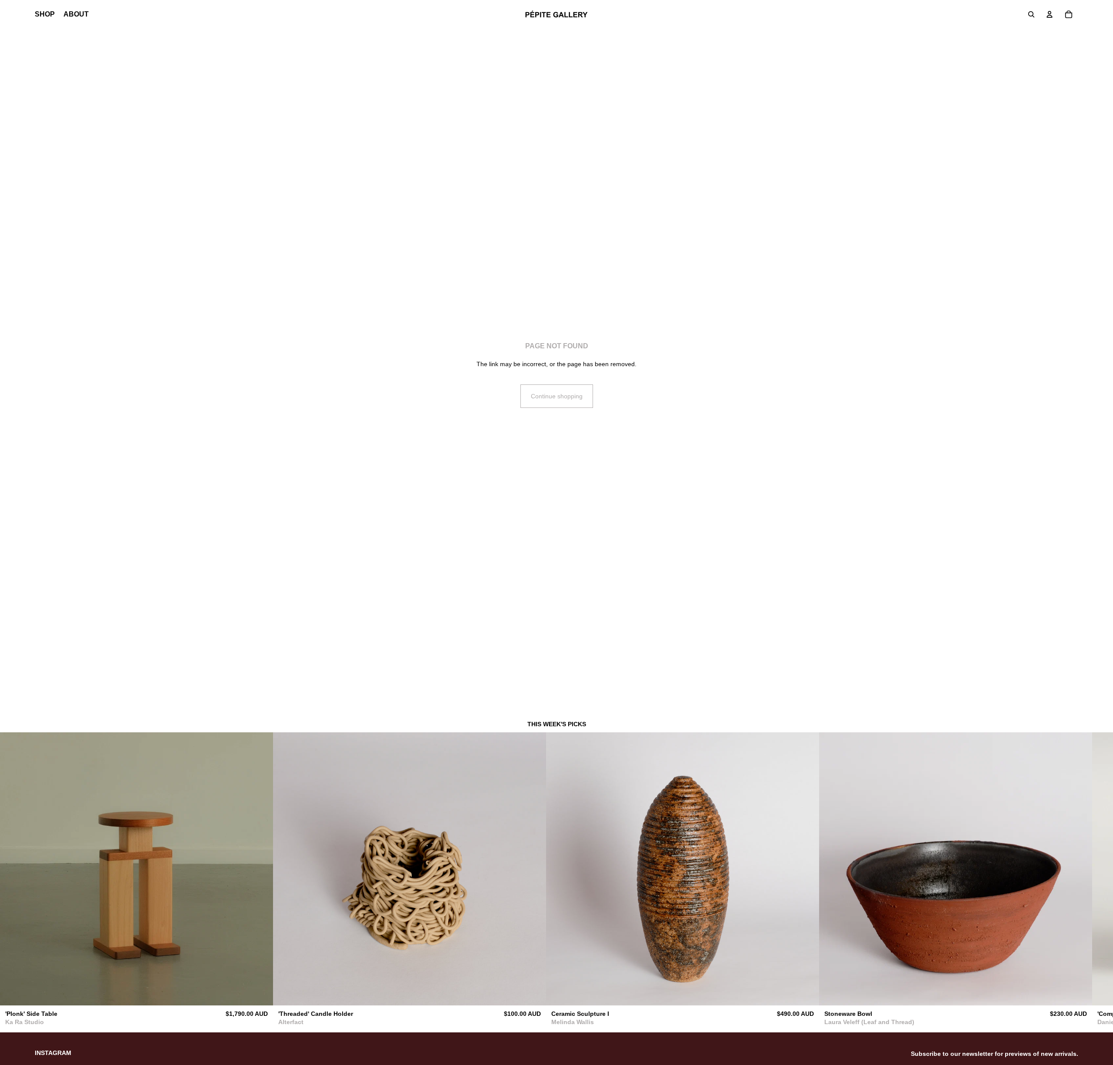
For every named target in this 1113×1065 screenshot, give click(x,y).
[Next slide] (1068, 881)
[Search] (1031, 14)
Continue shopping (557, 396)
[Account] (1049, 14)
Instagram (53, 1052)
